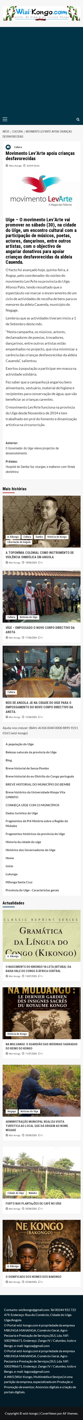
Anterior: (32, 448)
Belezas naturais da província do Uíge (31, 752)
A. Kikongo (13, 536)
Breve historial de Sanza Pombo (27, 768)
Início (9, 866)
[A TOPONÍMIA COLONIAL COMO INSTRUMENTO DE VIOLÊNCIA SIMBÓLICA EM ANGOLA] (42, 522)
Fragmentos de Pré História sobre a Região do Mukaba (37, 823)
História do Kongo (57, 536)
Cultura (18, 147)
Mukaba (33, 1193)
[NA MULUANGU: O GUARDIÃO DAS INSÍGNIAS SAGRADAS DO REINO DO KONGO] (42, 1013)
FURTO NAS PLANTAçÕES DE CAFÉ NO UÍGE (33, 1203)
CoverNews (48, 1413)
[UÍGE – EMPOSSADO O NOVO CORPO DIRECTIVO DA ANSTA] (42, 597)
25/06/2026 (31, 1282)
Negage (11, 1111)
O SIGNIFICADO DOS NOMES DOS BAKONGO (33, 1277)
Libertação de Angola (18, 542)
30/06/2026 (31, 1135)
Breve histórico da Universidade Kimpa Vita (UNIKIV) (35, 794)
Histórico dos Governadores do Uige (30, 850)
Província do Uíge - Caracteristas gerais (32, 890)
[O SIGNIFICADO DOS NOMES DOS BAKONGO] (42, 1246)
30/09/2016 (33, 165)
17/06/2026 (31, 637)
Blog (9, 760)
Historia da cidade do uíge (23, 842)
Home (10, 858)
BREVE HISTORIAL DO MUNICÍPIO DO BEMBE (38, 784)
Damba (39, 536)
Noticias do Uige (28, 617)
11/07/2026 (31, 1053)
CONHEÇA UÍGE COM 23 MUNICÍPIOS (32, 805)
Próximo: (40, 467)
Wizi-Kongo (15, 165)
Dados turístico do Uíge (22, 813)
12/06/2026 (31, 717)
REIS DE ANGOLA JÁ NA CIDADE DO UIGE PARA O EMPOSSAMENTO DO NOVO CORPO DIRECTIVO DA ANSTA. (39, 707)
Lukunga (12, 874)
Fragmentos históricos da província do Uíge (35, 834)
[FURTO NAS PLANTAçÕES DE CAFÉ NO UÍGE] (42, 1173)
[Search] (78, 119)
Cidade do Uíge (15, 1193)
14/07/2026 (31, 976)
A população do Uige (20, 744)
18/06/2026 (31, 562)
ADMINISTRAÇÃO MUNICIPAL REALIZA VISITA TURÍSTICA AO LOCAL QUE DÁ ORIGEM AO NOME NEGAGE (37, 1126)
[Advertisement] (41, 70)
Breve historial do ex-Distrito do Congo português (40, 776)
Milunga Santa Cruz (19, 882)
